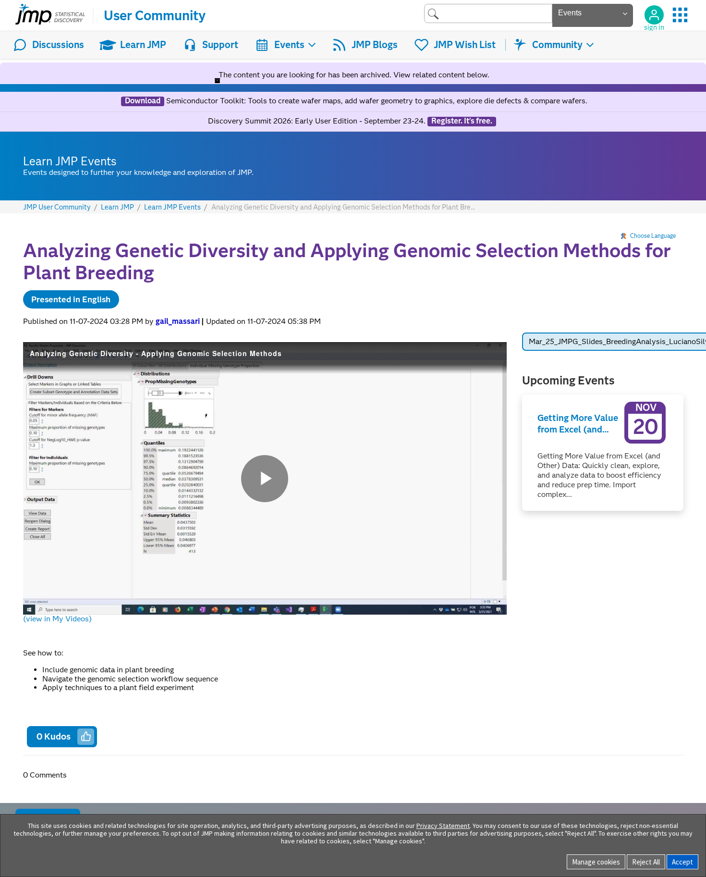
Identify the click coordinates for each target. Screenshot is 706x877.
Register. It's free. (461, 121)
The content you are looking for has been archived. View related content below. (353, 74)
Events (289, 44)
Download (142, 101)
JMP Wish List (465, 44)
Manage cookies (596, 861)
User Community (155, 15)
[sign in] (654, 15)
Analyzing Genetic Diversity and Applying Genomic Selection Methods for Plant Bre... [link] (343, 207)
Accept (682, 861)
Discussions (58, 44)
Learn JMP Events (172, 207)
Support (220, 44)
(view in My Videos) (57, 618)
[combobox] (488, 13)
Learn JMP (143, 44)
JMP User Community (57, 207)
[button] (86, 736)
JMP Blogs (375, 44)
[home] (50, 15)
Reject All (646, 861)
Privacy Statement (443, 825)
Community (557, 44)
